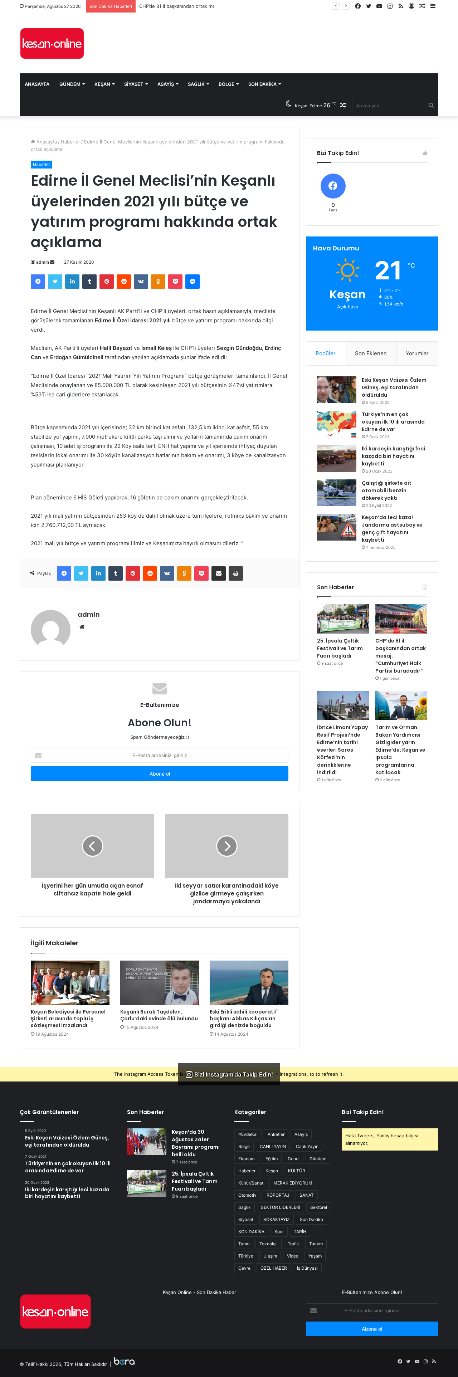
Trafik (293, 1243)
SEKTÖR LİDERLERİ (280, 1207)
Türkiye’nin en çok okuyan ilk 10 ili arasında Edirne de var (393, 422)
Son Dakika (262, 84)
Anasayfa (37, 84)
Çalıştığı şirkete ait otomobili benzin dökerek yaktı (386, 490)
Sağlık (196, 84)
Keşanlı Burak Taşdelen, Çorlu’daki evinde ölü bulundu (159, 1015)
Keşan (102, 84)
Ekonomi (246, 1158)
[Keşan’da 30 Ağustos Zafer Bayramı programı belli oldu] (146, 1141)
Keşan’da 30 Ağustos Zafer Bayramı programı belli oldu (196, 1143)
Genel (293, 1158)
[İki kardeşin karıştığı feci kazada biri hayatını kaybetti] (336, 458)
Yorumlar (417, 353)
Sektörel (318, 1207)
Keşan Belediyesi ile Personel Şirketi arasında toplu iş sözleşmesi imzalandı (68, 1018)
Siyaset (133, 84)
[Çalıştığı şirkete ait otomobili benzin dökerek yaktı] (336, 492)
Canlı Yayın (307, 1146)
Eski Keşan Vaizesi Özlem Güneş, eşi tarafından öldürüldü (394, 387)
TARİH (300, 1231)
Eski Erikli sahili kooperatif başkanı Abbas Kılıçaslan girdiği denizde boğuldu (243, 1018)
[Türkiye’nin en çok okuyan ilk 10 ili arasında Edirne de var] (336, 424)
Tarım (243, 1243)
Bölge (226, 84)
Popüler (326, 353)
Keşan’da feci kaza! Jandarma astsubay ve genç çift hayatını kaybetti (392, 528)
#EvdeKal (248, 1134)
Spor (279, 1231)
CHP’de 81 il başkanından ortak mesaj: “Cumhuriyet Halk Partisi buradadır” (220, 6)
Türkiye (245, 1256)
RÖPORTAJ (278, 1195)
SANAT (306, 1195)
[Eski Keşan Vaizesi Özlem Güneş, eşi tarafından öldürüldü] (336, 389)
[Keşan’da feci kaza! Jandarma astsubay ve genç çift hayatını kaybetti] (336, 527)
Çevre (244, 1268)
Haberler (70, 142)
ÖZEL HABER (273, 1268)
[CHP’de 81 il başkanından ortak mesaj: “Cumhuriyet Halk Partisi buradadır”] (401, 619)
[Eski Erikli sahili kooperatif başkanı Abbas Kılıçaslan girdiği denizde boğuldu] (249, 983)
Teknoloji (268, 1243)
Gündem (70, 84)
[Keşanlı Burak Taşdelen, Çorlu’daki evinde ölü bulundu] (159, 983)
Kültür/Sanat (250, 1183)
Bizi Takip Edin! (363, 1112)
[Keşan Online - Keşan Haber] (52, 43)
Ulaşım (270, 1256)
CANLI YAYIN (273, 1146)
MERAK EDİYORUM (292, 1183)
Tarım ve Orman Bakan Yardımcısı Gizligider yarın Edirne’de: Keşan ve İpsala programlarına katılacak (400, 750)
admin (42, 262)
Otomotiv (247, 1195)
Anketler (276, 1134)
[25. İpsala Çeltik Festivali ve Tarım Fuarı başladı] (343, 619)
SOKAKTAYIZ (276, 1219)
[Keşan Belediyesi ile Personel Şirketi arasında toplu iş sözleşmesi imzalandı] (70, 983)
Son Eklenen (371, 353)
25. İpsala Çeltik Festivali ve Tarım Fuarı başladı (340, 648)
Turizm (316, 1243)
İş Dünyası (307, 1268)
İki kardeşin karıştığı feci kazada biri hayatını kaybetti (393, 456)
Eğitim (271, 1158)
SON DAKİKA (251, 1231)
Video (292, 1256)
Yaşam (315, 1256)
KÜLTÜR (296, 1170)
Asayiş (165, 84)
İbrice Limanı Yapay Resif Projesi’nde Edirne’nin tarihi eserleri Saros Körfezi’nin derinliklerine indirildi (342, 750)
